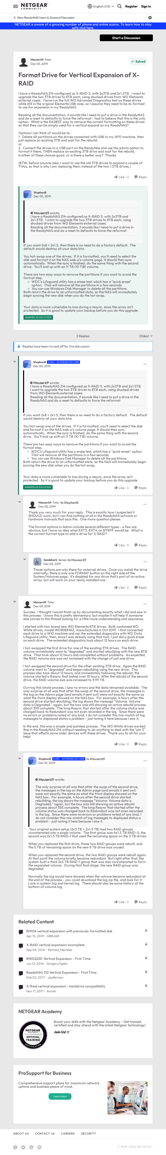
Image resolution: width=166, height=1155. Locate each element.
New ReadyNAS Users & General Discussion (45, 17)
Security (88, 1133)
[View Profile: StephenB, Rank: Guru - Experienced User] (27, 364)
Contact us (45, 1133)
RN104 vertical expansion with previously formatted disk (69, 931)
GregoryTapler (57, 963)
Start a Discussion (126, 38)
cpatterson (55, 977)
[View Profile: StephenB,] (27, 194)
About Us (21, 1133)
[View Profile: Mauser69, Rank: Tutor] (23, 62)
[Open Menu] (150, 17)
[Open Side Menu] (15, 6)
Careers (68, 1133)
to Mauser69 (77, 559)
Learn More (60, 1096)
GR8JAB (53, 936)
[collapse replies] (14, 361)
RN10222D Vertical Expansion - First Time (58, 958)
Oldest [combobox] (146, 336)
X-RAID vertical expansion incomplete (55, 945)
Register (131, 6)
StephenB (40, 192)
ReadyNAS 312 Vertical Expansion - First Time (61, 972)
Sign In (146, 6)
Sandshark (50, 559)
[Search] (119, 6)
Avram (51, 991)
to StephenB (69, 502)
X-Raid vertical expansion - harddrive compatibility (65, 986)
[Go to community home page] (34, 6)
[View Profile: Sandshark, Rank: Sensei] (37, 562)
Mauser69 (37, 59)
